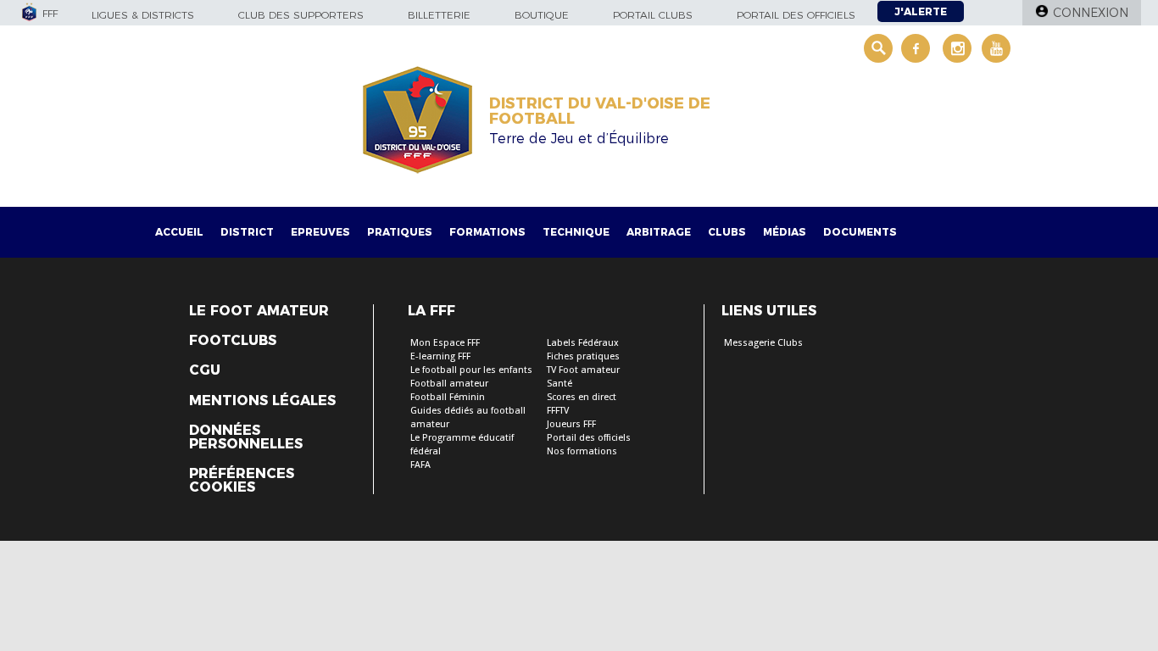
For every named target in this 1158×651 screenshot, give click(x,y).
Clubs (727, 231)
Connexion (1090, 12)
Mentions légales (262, 401)
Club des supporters (301, 14)
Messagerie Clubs (763, 342)
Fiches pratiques (583, 356)
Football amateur (449, 383)
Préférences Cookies (241, 480)
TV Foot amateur (583, 370)
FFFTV (558, 410)
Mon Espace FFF (445, 342)
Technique (576, 231)
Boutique (542, 14)
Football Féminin (447, 397)
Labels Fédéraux (583, 342)
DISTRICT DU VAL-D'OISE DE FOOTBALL (599, 111)
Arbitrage (658, 231)
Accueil (179, 231)
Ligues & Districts (143, 14)
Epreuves (320, 231)
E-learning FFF (440, 356)
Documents (860, 231)
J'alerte (920, 11)
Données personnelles (246, 437)
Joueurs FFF (571, 424)
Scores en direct (581, 397)
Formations (487, 231)
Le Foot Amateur (259, 311)
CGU (204, 370)
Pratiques (399, 231)
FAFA (420, 464)
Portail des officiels (796, 14)
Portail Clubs (653, 14)
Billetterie (439, 14)
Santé (559, 383)
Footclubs (232, 341)
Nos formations (582, 451)
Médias (784, 231)
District (247, 231)
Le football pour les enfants (471, 370)
